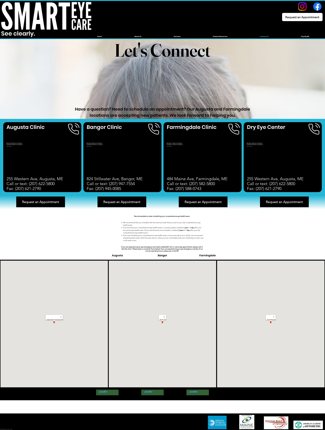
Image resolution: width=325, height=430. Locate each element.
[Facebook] (317, 6)
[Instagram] (302, 6)
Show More (9, 146)
